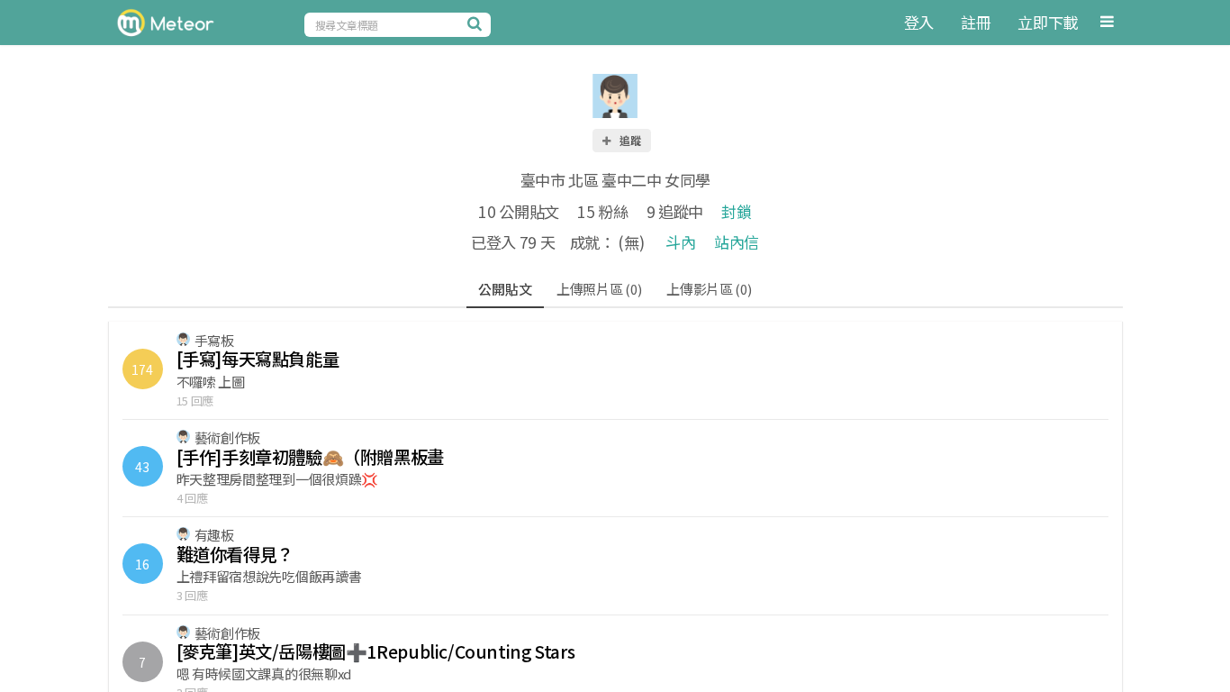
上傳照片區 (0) (598, 288)
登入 (919, 22)
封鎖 (736, 211)
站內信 (736, 242)
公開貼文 (504, 288)
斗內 (680, 242)
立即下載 (1047, 22)
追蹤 (629, 140)
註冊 (975, 22)
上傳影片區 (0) (708, 288)
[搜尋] (477, 23)
